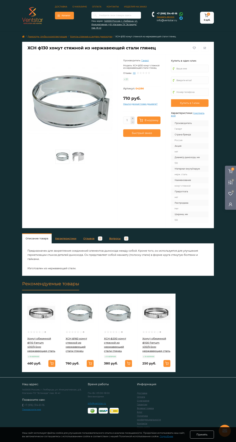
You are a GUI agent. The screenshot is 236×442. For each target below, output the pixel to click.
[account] (230, 204)
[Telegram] (181, 18)
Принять (201, 434)
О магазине (79, 6)
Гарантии (142, 404)
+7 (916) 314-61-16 (167, 13)
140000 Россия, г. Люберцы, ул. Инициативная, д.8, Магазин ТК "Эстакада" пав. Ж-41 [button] (114, 24)
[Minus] (133, 122)
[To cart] (51, 363)
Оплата (96, 6)
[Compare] (55, 312)
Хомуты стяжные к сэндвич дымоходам (91, 36)
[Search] (95, 15)
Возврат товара (145, 408)
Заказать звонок (165, 17)
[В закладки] (194, 48)
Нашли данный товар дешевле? (140, 104)
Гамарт (145, 60)
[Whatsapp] (181, 13)
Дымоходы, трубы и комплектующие (47, 36)
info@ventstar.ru (167, 20)
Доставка (61, 6)
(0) (134, 73)
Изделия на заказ (135, 6)
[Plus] (133, 118)
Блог (139, 412)
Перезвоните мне (31, 409)
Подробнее (166, 436)
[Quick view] (55, 299)
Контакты (113, 6)
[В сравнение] (205, 48)
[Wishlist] (55, 305)
